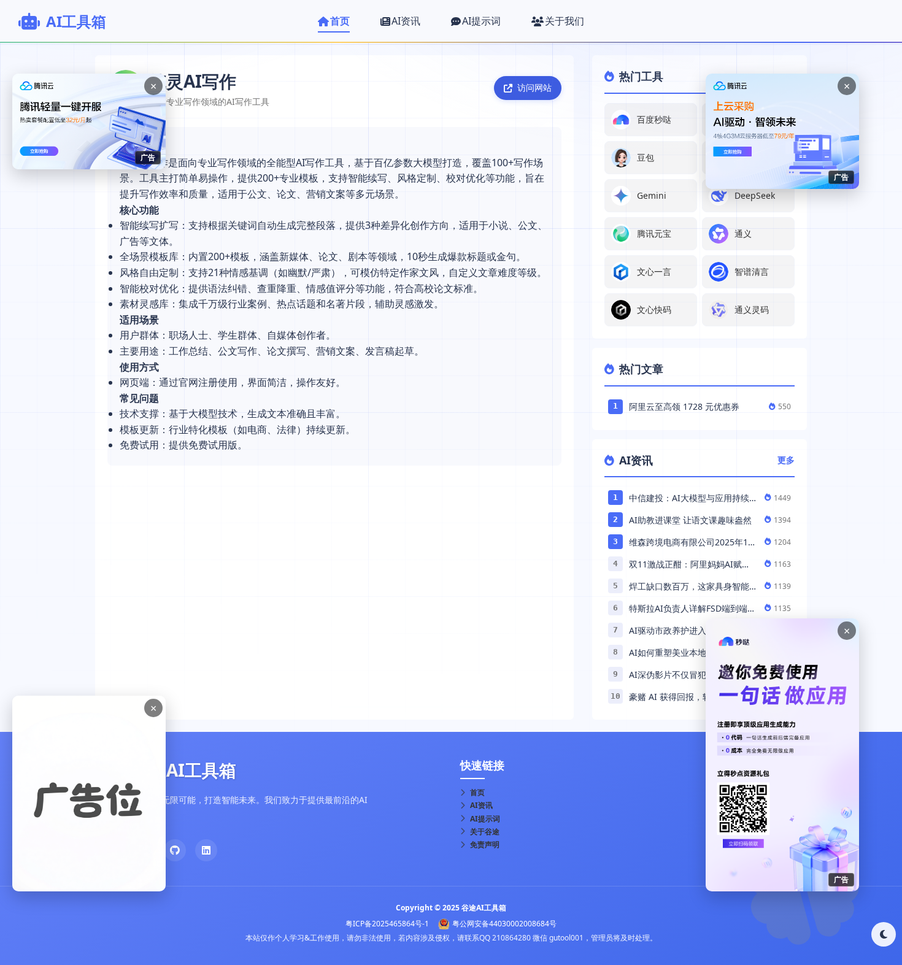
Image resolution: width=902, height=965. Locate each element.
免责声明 (484, 844)
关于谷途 (484, 831)
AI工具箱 (76, 21)
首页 (477, 792)
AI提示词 (485, 818)
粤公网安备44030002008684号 (504, 923)
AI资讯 (481, 805)
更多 (786, 460)
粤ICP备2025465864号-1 (387, 923)
